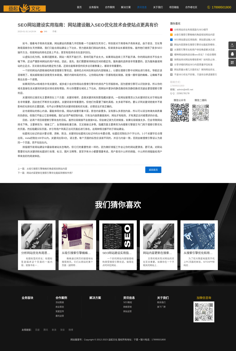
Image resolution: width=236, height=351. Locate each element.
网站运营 (127, 311)
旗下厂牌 (161, 307)
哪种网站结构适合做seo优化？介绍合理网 (193, 54)
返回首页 (153, 169)
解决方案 (95, 298)
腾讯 (46, 329)
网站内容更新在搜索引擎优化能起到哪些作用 (194, 44)
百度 (37, 329)
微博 (71, 329)
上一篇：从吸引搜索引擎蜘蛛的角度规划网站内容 (42, 168)
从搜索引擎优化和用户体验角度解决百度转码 (194, 49)
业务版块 (27, 298)
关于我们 (163, 298)
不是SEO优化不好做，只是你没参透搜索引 (194, 74)
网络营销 (127, 307)
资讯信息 (129, 298)
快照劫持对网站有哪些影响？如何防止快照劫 (194, 59)
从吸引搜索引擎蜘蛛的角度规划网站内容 (193, 34)
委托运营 (60, 316)
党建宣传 (60, 311)
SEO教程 (127, 302)
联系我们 (161, 302)
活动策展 (60, 302)
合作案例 (61, 298)
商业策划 (60, 307)
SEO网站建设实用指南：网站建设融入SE (193, 39)
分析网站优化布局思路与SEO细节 (189, 29)
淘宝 (62, 329)
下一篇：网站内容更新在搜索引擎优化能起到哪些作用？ (46, 173)
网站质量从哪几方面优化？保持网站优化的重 (194, 69)
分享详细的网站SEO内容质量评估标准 (192, 64)
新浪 (54, 329)
